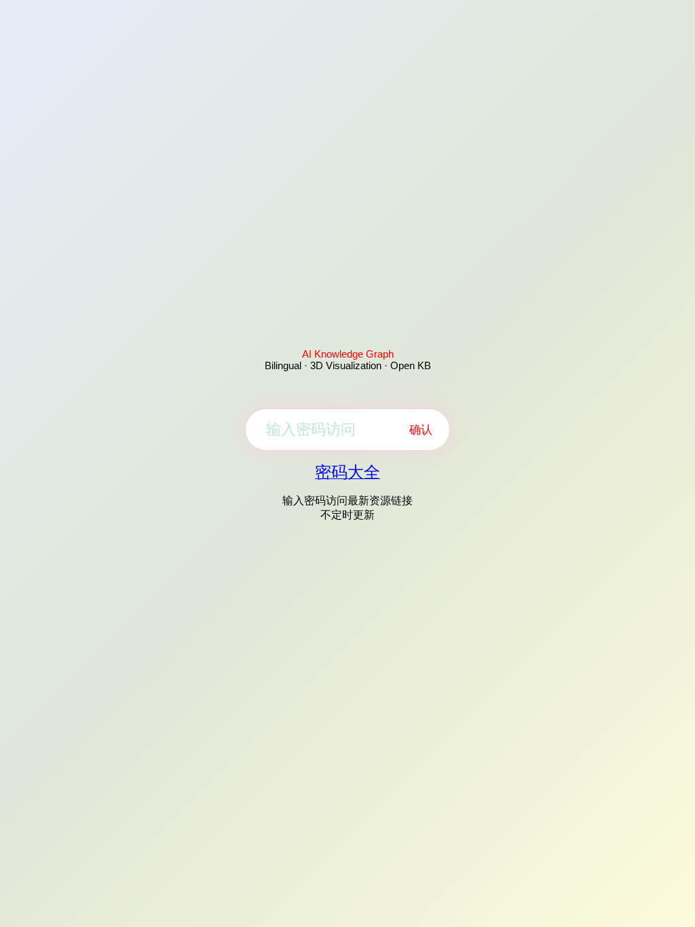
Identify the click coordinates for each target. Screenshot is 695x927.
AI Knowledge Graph (348, 354)
